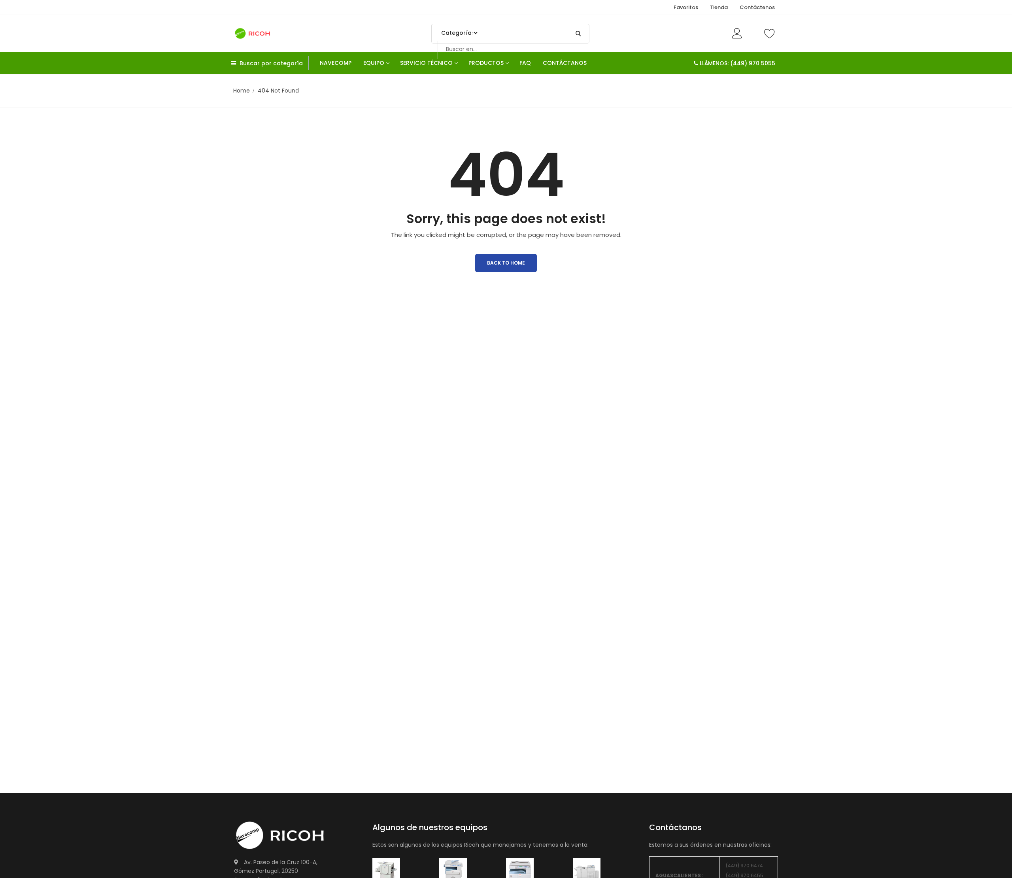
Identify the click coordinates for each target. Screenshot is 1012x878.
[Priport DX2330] (520, 871)
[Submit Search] (578, 34)
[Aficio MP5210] (453, 871)
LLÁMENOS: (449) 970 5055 (736, 63)
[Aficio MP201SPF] (386, 871)
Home (241, 91)
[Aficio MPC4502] (586, 871)
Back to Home (506, 262)
